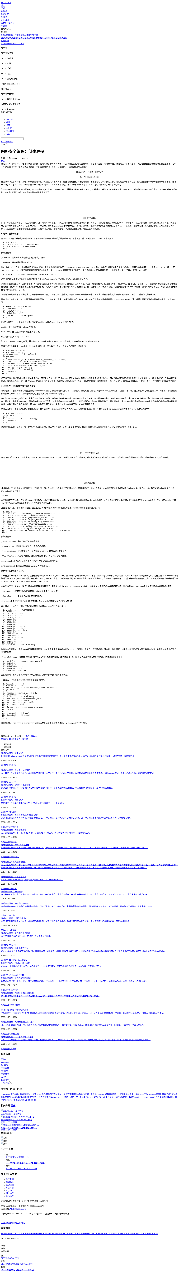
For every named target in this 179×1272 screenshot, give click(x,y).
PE (10, 915)
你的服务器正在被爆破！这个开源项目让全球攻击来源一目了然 (69, 1094)
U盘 (10, 930)
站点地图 (10, 1185)
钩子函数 (20, 975)
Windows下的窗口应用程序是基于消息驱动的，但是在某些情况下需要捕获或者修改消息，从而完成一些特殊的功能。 (51, 966)
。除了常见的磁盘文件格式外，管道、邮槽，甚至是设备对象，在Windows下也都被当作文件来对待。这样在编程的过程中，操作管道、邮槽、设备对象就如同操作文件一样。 (76, 1040)
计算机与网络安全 (31, 736)
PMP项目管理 (53, 38)
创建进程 (24, 739)
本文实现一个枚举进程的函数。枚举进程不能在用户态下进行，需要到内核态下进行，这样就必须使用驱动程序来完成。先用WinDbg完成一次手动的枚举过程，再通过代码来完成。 (78, 773)
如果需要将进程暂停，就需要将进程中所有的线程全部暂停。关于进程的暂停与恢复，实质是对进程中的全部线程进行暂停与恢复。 (57, 788)
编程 (15, 812)
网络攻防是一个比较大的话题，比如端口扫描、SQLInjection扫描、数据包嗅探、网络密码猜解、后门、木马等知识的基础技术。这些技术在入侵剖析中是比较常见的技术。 (74, 848)
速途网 (72, 1234)
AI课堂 (4, 26)
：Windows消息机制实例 (17, 993)
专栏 (18, 44)
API (14, 1049)
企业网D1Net (133, 1234)
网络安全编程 (14, 739)
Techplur (26, 1157)
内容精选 (10, 119)
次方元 (147, 1234)
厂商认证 (38, 38)
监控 (15, 889)
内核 (11, 782)
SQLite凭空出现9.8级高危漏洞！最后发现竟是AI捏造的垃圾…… (115, 1097)
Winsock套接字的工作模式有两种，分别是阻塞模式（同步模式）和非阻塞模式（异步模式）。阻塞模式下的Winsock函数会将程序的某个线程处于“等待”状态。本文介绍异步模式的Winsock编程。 (83, 951)
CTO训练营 (32, 1169)
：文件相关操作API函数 (17, 1037)
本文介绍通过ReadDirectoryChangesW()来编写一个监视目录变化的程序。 (32, 880)
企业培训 (5, 20)
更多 (13, 1105)
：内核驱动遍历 (15, 770)
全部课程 (5, 38)
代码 (15, 765)
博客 (3, 6)
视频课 (4, 35)
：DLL (11, 800)
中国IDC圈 (122, 1234)
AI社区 (9, 128)
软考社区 (5, 14)
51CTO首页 (6, 3)
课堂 (15, 44)
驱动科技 (36, 1234)
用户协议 (10, 1193)
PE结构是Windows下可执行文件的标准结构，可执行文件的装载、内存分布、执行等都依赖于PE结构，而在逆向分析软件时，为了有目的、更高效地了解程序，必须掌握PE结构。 (77, 906)
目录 (11, 889)
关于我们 (10, 1179)
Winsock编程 (22, 960)
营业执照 (5, 1223)
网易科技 (20, 1234)
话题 (8, 125)
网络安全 (5, 739)
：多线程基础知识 (16, 978)
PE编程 (12, 1034)
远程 (11, 842)
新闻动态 (10, 1182)
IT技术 (45, 38)
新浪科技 (5, 1234)
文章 (3, 44)
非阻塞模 (13, 960)
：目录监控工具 (13, 877)
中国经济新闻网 (81, 1234)
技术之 (11, 892)
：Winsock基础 (15, 845)
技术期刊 (10, 131)
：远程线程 (13, 830)
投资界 (141, 1234)
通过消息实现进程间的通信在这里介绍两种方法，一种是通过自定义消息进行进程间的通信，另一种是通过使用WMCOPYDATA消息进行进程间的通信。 (66, 818)
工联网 (97, 1234)
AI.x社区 (41, 1163)
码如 (17, 827)
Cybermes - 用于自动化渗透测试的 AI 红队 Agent (21, 1094)
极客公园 (104, 1234)
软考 (17, 38)
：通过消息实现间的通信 (19, 815)
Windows (12, 975)
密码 (11, 945)
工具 (17, 1034)
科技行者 (44, 1234)
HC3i (21, 1157)
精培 (18, 1169)
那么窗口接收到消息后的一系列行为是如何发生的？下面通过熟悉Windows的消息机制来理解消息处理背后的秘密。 (50, 996)
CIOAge (15, 1157)
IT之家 (91, 1234)
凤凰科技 (28, 1234)
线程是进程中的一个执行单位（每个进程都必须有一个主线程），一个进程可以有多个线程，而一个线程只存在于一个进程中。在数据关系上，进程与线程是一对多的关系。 (74, 981)
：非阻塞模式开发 (14, 948)
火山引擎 (154, 1234)
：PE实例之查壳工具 (17, 1022)
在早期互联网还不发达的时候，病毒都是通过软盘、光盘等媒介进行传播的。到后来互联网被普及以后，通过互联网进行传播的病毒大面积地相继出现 (65, 921)
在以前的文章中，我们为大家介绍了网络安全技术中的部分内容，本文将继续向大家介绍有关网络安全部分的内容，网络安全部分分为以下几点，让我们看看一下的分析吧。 (75, 894)
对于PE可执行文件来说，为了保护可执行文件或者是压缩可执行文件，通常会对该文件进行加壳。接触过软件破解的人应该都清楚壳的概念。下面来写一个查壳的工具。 (73, 1025)
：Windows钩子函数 (15, 963)
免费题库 (63, 38)
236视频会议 (113, 1234)
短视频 (21, 35)
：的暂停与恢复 (15, 785)
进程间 (12, 827)
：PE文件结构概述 (15, 903)
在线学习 (5, 41)
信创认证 (22, 38)
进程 (11, 765)
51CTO (9, 1157)
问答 (11, 44)
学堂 (3, 8)
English (9, 1190)
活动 (8, 134)
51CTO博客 (11, 1163)
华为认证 (30, 38)
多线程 (12, 990)
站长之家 (65, 1234)
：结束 (11, 753)
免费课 (4, 17)
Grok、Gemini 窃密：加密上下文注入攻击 (70, 1097)
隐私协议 (10, 1196)
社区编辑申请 (7, 142)
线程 (15, 842)
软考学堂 (34, 35)
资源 (7, 44)
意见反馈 (10, 1188)
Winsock (12, 857)
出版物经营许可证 (17, 1223)
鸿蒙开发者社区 (8, 23)
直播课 (27, 35)
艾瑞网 (58, 1234)
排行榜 (16, 35)
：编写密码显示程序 (15, 933)
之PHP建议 (13, 862)
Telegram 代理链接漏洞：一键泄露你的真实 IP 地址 (118, 1094)
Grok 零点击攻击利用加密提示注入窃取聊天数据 (31, 1097)
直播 (22, 44)
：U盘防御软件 (13, 918)
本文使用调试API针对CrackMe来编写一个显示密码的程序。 (26, 936)
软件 (14, 930)
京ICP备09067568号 (17, 1209)
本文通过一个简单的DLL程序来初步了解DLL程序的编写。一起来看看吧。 (33, 803)
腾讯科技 (13, 1234)
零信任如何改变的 (14, 1010)
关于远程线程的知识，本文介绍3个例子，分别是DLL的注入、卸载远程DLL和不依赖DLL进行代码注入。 (46, 833)
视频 (8, 122)
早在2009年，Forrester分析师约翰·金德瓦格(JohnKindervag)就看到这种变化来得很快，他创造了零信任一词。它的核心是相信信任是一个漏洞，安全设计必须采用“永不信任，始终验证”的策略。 (83, 1013)
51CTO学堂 (11, 1169)
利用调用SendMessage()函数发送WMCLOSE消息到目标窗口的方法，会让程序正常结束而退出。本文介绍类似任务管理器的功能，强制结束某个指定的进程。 (68, 756)
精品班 (4, 11)
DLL (11, 812)
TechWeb (51, 1234)
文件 (13, 915)
